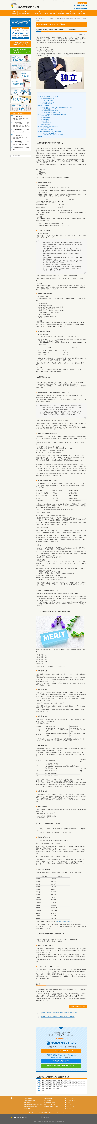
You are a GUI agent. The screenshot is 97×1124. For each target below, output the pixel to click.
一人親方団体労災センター (27, 7)
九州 (39, 1086)
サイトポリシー (57, 1112)
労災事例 (68, 1102)
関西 (39, 1082)
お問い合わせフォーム (81, 8)
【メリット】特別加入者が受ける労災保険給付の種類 (52, 114)
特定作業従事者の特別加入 (47, 102)
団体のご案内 (81, 12)
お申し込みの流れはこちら (57, 1057)
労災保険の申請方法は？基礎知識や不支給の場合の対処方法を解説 (59, 1012)
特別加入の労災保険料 (46, 129)
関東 (39, 1080)
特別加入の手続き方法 (46, 128)
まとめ (40, 136)
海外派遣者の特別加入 (46, 103)
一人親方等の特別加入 (46, 100)
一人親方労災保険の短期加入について (32, 1106)
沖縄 (39, 1090)
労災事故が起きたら (70, 12)
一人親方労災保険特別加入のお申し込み (61, 12)
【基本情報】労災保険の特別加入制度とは (49, 97)
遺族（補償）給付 (45, 121)
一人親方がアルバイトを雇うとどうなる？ (51, 134)
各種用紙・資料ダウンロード (51, 1106)
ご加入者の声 (69, 1104)
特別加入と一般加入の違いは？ (48, 133)
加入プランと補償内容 (50, 1104)
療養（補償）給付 (45, 115)
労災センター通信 (70, 1106)
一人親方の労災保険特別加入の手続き (48, 126)
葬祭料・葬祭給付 (45, 124)
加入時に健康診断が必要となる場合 (50, 110)
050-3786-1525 (81, 5)
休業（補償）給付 (45, 117)
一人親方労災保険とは (26, 12)
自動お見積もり (48, 1098)
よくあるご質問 (70, 1098)
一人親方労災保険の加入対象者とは (50, 109)
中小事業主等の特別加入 (47, 98)
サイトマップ (67, 1112)
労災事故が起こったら (50, 1102)
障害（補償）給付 (45, 119)
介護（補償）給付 (45, 122)
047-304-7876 (59, 1117)
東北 (39, 1088)
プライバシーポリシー (31, 1112)
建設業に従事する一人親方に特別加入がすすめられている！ (56, 107)
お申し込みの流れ (50, 12)
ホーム (14, 12)
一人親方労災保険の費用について (39, 12)
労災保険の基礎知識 (71, 1100)
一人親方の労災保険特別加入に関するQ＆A (49, 131)
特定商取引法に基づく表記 (45, 1112)
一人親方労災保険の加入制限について (50, 112)
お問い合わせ (63, 1051)
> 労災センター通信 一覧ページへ (78, 1006)
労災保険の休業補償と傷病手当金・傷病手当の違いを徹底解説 (57, 1017)
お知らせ (68, 1108)
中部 (39, 1084)
